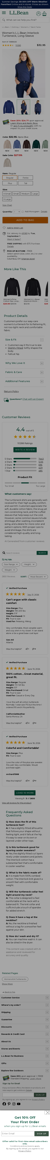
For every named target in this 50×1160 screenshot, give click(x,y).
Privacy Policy (24, 1151)
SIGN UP (41, 1133)
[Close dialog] (47, 1112)
